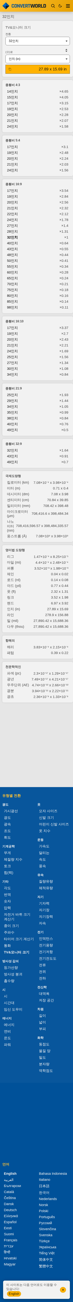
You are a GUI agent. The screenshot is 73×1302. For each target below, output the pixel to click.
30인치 (12, 369)
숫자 (7, 901)
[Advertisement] (36, 745)
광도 (7, 818)
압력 (7, 908)
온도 (7, 1038)
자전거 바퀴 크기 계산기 (17, 917)
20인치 (12, 115)
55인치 (12, 266)
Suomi (9, 1234)
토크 (7, 866)
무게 (7, 853)
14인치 (12, 91)
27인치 (12, 226)
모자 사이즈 (48, 811)
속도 (42, 859)
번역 (7, 895)
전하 (42, 978)
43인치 (12, 249)
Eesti (8, 1228)
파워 (7, 1045)
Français (10, 1240)
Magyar (10, 1264)
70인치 (12, 284)
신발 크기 (46, 818)
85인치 (12, 301)
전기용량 (46, 945)
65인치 (12, 278)
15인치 (12, 97)
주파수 (9, 932)
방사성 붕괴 (13, 974)
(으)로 (9, 51)
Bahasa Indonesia (53, 1174)
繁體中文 (46, 1266)
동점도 (44, 1044)
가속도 (44, 846)
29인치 (12, 401)
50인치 (12, 261)
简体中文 (46, 1260)
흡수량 (9, 981)
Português (47, 1217)
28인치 (12, 231)
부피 (42, 1029)
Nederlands (48, 1199)
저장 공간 (46, 1000)
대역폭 (44, 994)
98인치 (12, 307)
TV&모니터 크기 (16, 952)
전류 (42, 965)
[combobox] (34, 41)
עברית (8, 1246)
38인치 (12, 418)
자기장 (44, 910)
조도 (7, 831)
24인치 (12, 126)
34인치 (12, 374)
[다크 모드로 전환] (60, 5)
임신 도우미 (13, 1009)
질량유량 (46, 881)
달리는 (44, 853)
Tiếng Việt (47, 1253)
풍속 (42, 866)
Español (10, 1222)
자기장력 (46, 917)
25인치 (12, 357)
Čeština (10, 1198)
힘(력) (8, 873)
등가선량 (11, 968)
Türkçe (44, 1241)
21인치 (12, 121)
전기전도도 (47, 958)
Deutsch (10, 1210)
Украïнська (47, 1247)
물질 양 (44, 1051)
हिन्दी (7, 1252)
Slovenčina (47, 1229)
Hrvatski (10, 1258)
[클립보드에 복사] (9, 69)
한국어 (44, 1193)
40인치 (12, 243)
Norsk (43, 1205)
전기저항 (46, 952)
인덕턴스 (46, 939)
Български (12, 1186)
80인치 (12, 296)
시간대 (9, 1003)
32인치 (12, 237)
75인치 (12, 290)
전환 (8, 34)
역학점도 (46, 1071)
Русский (45, 1223)
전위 (42, 972)
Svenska (45, 1235)
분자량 (44, 1064)
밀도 (42, 1057)
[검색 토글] (53, 5)
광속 (7, 824)
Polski (43, 1211)
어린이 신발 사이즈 (54, 824)
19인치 (12, 109)
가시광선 (11, 811)
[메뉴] (67, 5)
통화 (7, 946)
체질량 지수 (13, 859)
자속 (42, 923)
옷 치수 (44, 831)
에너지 (9, 1025)
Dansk (9, 1204)
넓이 (42, 1022)
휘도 (7, 837)
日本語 (44, 1186)
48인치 (12, 255)
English (14, 1293)
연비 (7, 1031)
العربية (8, 1180)
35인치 (12, 412)
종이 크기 (11, 926)
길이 (42, 1016)
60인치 (12, 272)
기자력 (44, 903)
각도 (7, 888)
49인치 (12, 430)
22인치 (12, 214)
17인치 (12, 103)
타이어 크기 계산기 (19, 939)
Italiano (44, 1180)
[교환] (66, 50)
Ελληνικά (11, 1216)
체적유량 (46, 888)
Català (9, 1192)
